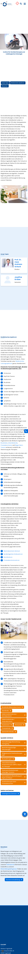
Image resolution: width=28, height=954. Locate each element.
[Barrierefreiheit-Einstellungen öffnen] (24, 814)
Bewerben (5, 86)
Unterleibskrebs (13, 443)
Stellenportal (10, 864)
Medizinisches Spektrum (17, 83)
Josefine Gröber (18, 278)
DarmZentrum (8, 557)
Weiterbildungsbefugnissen (9, 869)
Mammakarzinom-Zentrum (12, 551)
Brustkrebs (4, 443)
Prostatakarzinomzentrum (11, 560)
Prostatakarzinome (6, 445)
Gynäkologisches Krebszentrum (13, 554)
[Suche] (21, 3)
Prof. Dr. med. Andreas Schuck (18, 263)
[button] (2, 951)
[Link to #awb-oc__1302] (17, 4)
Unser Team (5, 83)
